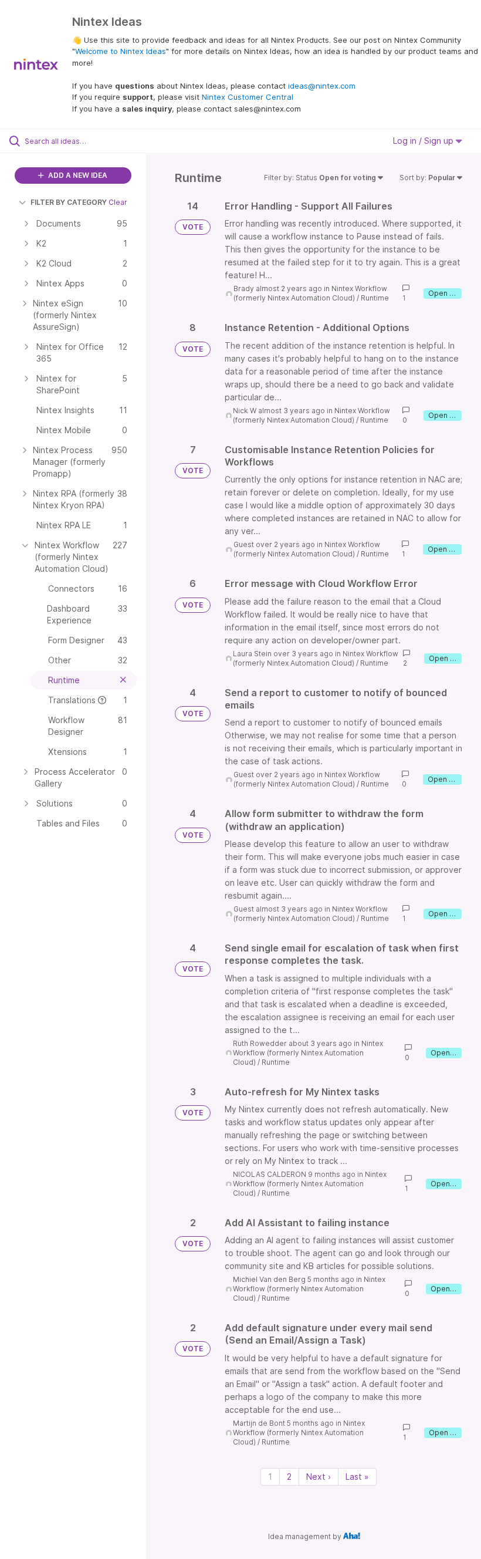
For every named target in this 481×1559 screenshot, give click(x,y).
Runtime (375, 297)
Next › (318, 1477)
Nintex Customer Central (247, 97)
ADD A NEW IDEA (76, 175)
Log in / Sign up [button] (424, 141)
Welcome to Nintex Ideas (120, 51)
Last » (357, 1477)
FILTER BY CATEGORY (69, 202)
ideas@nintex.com (321, 85)
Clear (118, 202)
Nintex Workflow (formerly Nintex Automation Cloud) (310, 293)
